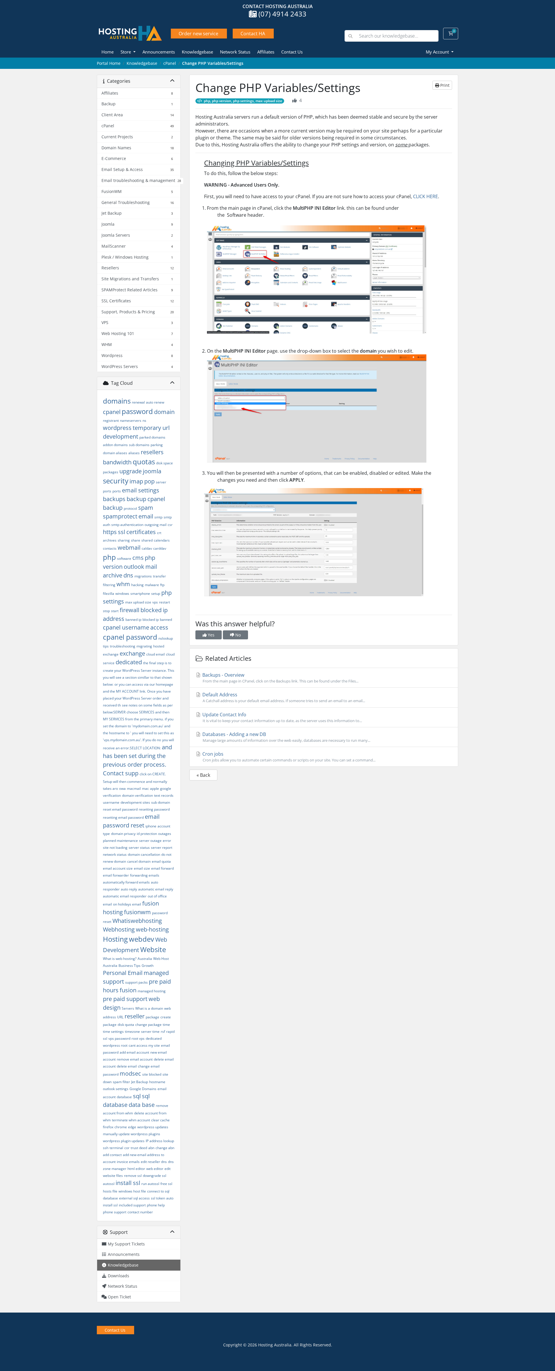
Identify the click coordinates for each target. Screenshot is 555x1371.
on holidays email (127, 904)
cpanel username (126, 627)
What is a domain (149, 1008)
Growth (147, 965)
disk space (164, 463)
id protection (147, 833)
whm (123, 584)
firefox (108, 1127)
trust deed (139, 1147)
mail (151, 567)
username (111, 802)
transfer (159, 576)
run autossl (150, 1183)
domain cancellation (144, 854)
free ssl (166, 1183)
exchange (132, 653)
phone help (156, 1205)
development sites (135, 802)
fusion (128, 990)
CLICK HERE (425, 196)
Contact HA (252, 33)
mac (145, 788)
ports (116, 491)
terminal (116, 1147)
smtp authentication (127, 524)
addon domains (115, 444)
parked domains (152, 437)
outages (164, 833)
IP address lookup (160, 1140)
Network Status (235, 52)
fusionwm (137, 912)
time (166, 1024)
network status (115, 854)
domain (164, 412)
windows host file (132, 1191)
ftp (162, 584)
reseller (135, 1016)
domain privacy (123, 833)
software (124, 558)
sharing (124, 540)
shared (147, 540)
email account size (118, 868)
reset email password (120, 809)
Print (444, 85)
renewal (138, 402)
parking (157, 444)
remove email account (135, 1059)
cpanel (112, 412)
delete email (127, 1066)
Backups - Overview (279, 678)
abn (151, 1147)
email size (142, 868)
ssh (105, 1147)
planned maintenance (120, 840)
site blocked (151, 1074)
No (237, 635)
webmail (129, 547)
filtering (109, 584)
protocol (130, 508)
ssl (121, 532)
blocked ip (151, 619)
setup (155, 593)
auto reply (129, 889)
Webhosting (119, 929)
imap (136, 481)
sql (137, 1096)
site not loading (115, 847)
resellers (152, 452)
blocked (151, 610)
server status (139, 847)
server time (150, 1031)
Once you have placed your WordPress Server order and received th (137, 698)
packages (110, 472)
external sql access (134, 1198)
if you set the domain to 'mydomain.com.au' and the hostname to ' (138, 726)
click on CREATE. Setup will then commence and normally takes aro (135, 781)
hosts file (110, 1191)
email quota (161, 861)
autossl (108, 1183)
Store (126, 52)
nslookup (165, 638)
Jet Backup (139, 1081)
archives (109, 540)
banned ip (133, 619)
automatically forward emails (126, 882)
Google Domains (143, 1088)
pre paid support (125, 999)
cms (138, 558)
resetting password (154, 809)
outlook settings (115, 1088)
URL (120, 1017)
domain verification (137, 795)
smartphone (140, 593)
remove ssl (133, 1175)
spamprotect (120, 516)
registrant (111, 420)
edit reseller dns (154, 1161)
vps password (119, 1038)
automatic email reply (155, 889)
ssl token (158, 1198)
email (145, 516)
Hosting (115, 939)
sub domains (139, 444)
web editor (154, 1168)
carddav (159, 548)
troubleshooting (122, 646)
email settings (140, 490)
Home (107, 52)
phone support (114, 1212)
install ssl (128, 1183)
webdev (141, 939)
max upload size (138, 602)
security (115, 480)
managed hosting (152, 991)
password (137, 411)
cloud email (155, 654)
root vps (138, 1038)
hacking (137, 584)
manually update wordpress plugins (131, 1133)
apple (154, 788)
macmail (134, 788)
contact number (140, 1212)
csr (170, 524)
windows (122, 593)
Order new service (198, 33)
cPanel (169, 63)
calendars (162, 540)
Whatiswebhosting (137, 921)
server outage (150, 840)
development (120, 436)
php (109, 557)
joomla (152, 471)
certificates (141, 532)
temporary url (151, 428)
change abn (165, 1147)
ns (144, 420)
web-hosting (152, 929)
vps (155, 602)
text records (163, 795)
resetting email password (123, 817)
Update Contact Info (281, 717)
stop (106, 610)
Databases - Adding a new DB (285, 737)
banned (166, 619)
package (152, 1017)
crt (159, 532)
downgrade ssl (154, 1175)
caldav (147, 548)
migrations (143, 576)
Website (153, 949)
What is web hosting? (119, 958)
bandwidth (117, 462)
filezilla (108, 593)
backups (114, 499)
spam (145, 507)
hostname (157, 1081)
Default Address (283, 697)
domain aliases (115, 452)
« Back (203, 775)
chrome (120, 1127)
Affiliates (265, 52)
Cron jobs (288, 757)
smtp (158, 517)
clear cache (160, 1120)
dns (128, 575)
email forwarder (116, 875)
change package (148, 1024)
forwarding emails (144, 875)
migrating (144, 646)
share (135, 540)
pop (149, 481)
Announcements (159, 52)
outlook (134, 567)
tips (106, 646)
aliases (134, 452)
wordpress (117, 428)
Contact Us (292, 52)
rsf (163, 1031)
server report (161, 847)
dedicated (129, 662)
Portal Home (109, 63)
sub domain (160, 802)
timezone (132, 1031)
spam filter (121, 1081)
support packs (136, 982)
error (167, 840)
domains (117, 401)
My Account (438, 52)
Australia (145, 958)
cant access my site (144, 1045)
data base (142, 1105)
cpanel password (130, 637)
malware (152, 584)
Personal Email (123, 973)
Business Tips (129, 965)
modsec (130, 1073)
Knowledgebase (197, 52)
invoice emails (128, 1161)
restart (164, 602)
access (159, 627)
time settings (113, 1031)
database (124, 1096)
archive (112, 575)
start (115, 610)
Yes (210, 635)
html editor (136, 1168)
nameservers (130, 420)
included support (132, 1205)
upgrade (130, 471)
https (110, 532)
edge (132, 1127)
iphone (150, 826)
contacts (109, 548)
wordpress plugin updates (124, 1140)
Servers (128, 1008)
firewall (129, 610)
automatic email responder (125, 896)
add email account (134, 1052)
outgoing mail (155, 524)
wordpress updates (152, 1127)
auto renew (155, 402)
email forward (162, 868)
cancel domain (139, 861)
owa (122, 788)
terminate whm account (131, 1120)
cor (127, 1147)
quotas (144, 461)
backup (136, 499)
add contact (112, 1154)
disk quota (126, 1024)
